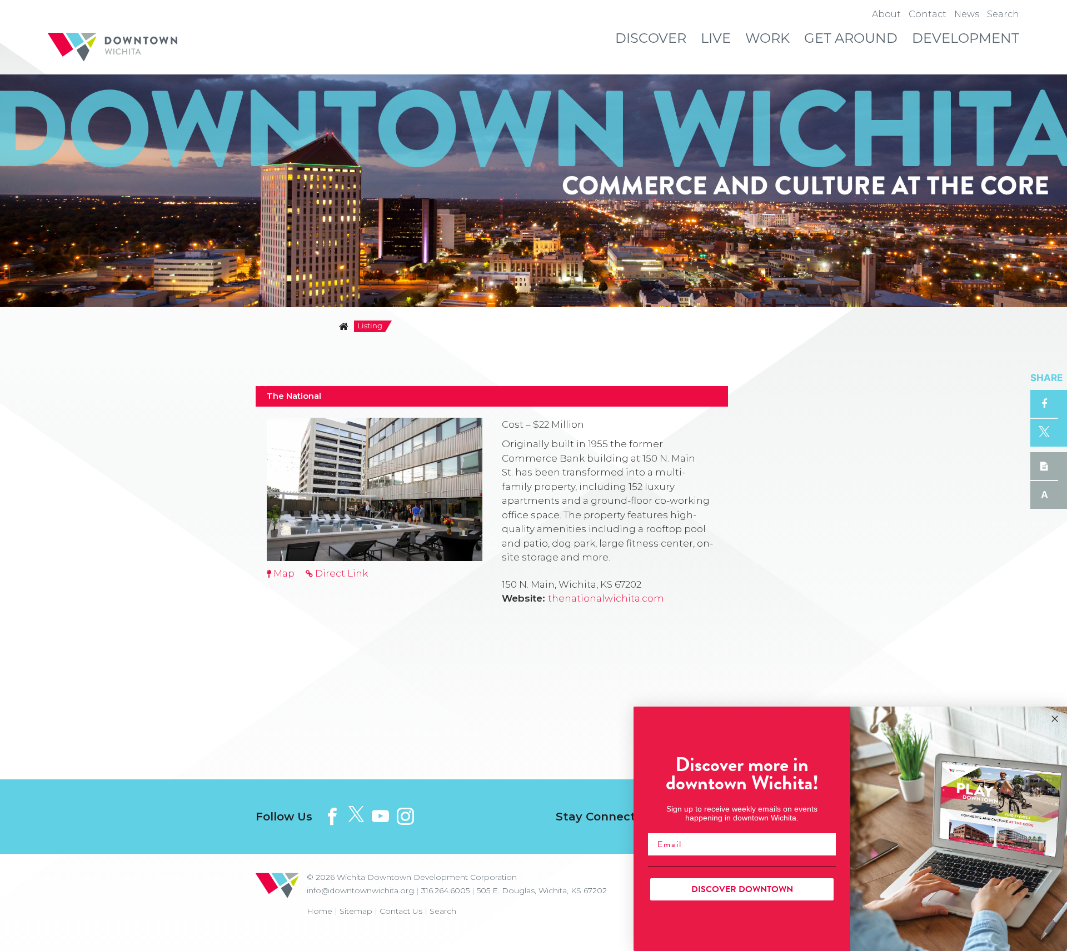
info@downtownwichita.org (360, 890)
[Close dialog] (1054, 718)
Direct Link (340, 573)
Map (283, 573)
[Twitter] (356, 814)
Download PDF (1044, 466)
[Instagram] (405, 816)
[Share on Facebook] (1044, 404)
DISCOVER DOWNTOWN (742, 889)
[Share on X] (1044, 433)
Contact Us (401, 911)
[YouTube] (380, 816)
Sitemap (356, 911)
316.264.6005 (445, 890)
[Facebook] (332, 816)
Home (319, 911)
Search (443, 911)
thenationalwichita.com (606, 598)
